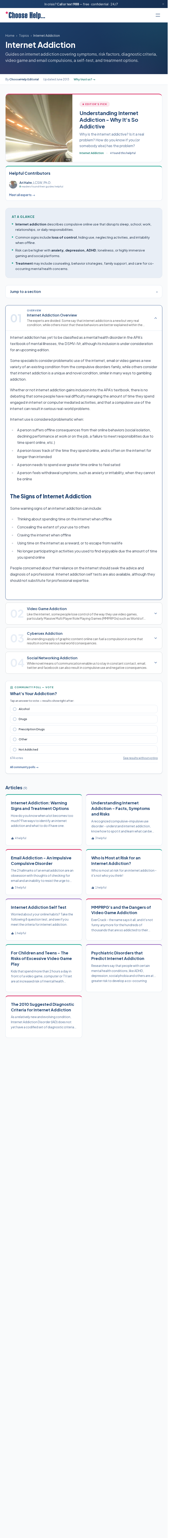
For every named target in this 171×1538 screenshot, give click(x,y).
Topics (24, 35)
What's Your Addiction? (33, 693)
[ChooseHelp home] (25, 15)
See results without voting (140, 758)
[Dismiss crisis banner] (163, 4)
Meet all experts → (22, 195)
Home (9, 35)
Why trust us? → (85, 79)
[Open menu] (157, 15)
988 (76, 4)
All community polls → (24, 767)
